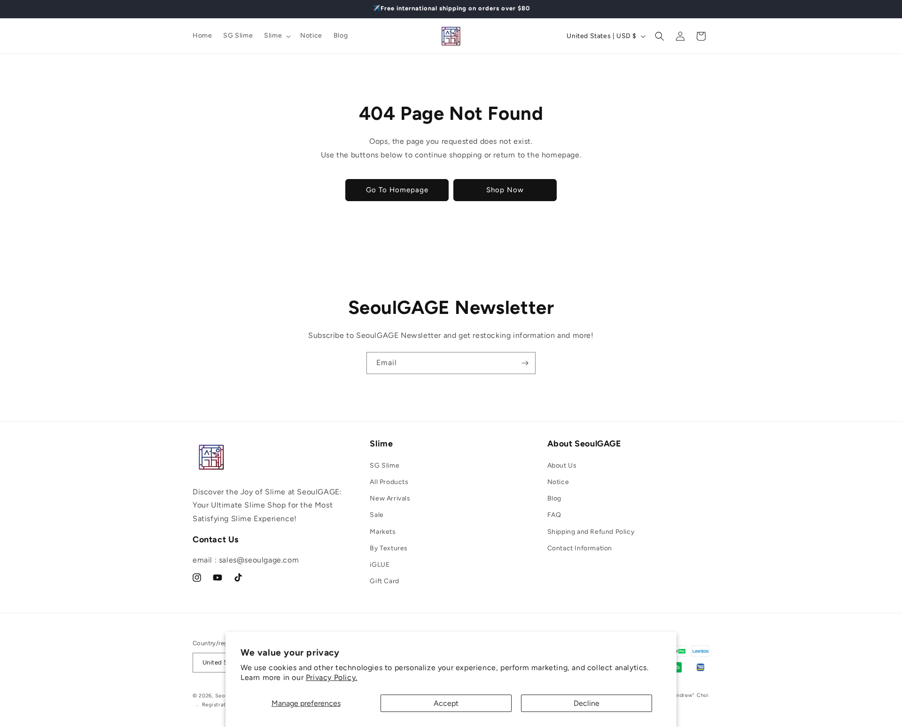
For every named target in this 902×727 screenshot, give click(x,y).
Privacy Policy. (332, 677)
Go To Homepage (397, 190)
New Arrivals (390, 498)
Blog (554, 498)
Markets (383, 532)
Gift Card (384, 581)
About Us (562, 465)
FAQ (554, 515)
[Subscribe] (524, 363)
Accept (446, 703)
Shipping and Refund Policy (591, 532)
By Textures (389, 548)
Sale (376, 515)
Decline (586, 703)
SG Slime (384, 465)
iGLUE (379, 565)
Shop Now (505, 190)
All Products (389, 482)
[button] (276, 36)
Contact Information (579, 548)
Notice (558, 482)
